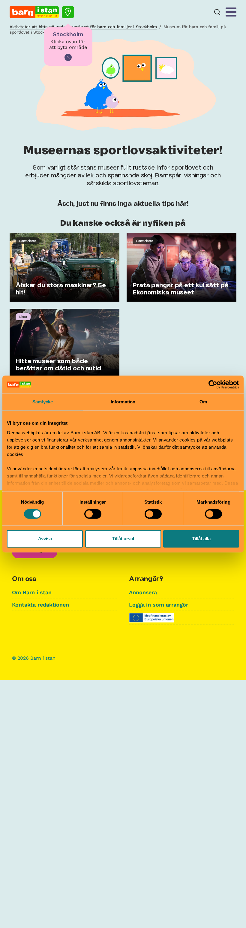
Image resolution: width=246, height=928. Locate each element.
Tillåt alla (201, 538)
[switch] (92, 514)
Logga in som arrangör (158, 604)
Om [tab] (203, 401)
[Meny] (231, 12)
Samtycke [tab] (42, 401)
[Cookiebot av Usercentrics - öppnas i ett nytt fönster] (213, 384)
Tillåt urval (123, 538)
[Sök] (217, 12)
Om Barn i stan (32, 592)
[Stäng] (68, 57)
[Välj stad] (68, 12)
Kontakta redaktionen (40, 604)
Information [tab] (123, 401)
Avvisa (45, 538)
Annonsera (143, 592)
